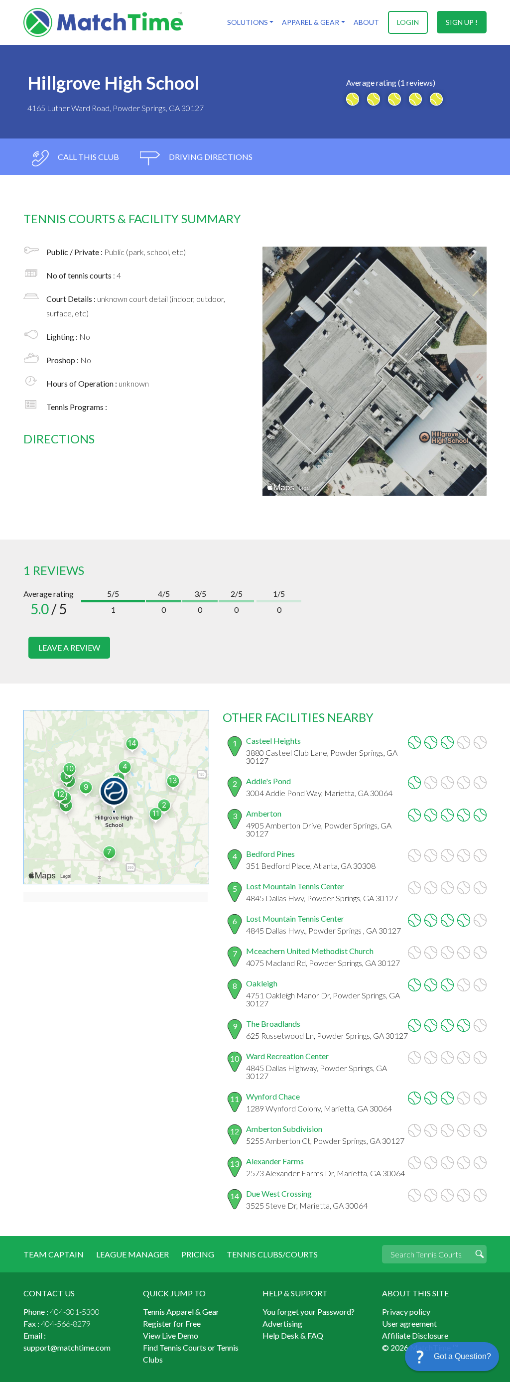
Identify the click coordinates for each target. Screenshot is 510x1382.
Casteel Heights (273, 740)
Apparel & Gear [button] (310, 22)
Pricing (197, 1254)
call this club (87, 156)
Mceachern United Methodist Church (310, 951)
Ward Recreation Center (287, 1056)
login (408, 22)
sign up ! (462, 22)
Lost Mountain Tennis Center (295, 886)
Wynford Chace (273, 1096)
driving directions (210, 156)
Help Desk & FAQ (292, 1335)
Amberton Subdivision (284, 1128)
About (366, 22)
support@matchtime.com (67, 1347)
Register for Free (172, 1323)
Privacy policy (406, 1311)
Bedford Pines (270, 853)
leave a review (69, 647)
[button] (452, 1356)
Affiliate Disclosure (415, 1335)
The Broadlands (273, 1023)
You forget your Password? (308, 1311)
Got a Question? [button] (462, 1356)
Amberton (263, 813)
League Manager (132, 1254)
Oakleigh (261, 983)
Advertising (282, 1323)
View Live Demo (170, 1335)
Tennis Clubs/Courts (272, 1254)
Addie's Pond (268, 781)
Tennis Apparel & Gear (181, 1311)
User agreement (409, 1323)
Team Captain (53, 1254)
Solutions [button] (247, 22)
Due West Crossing (279, 1193)
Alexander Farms (275, 1161)
